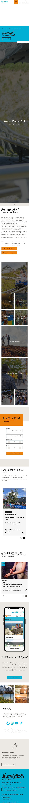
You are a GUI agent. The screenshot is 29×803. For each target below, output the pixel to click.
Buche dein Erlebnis (8, 252)
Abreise (8, 433)
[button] (24, 490)
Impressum (4, 787)
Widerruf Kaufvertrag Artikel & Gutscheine (12, 789)
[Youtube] (16, 723)
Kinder (13, 447)
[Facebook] (8, 723)
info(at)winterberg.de (6, 799)
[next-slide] (26, 596)
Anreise (8, 428)
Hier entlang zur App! (13, 677)
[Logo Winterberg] (5, 2)
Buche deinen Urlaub (8, 248)
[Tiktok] (21, 723)
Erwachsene (13, 441)
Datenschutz (11, 787)
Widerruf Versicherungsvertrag (9, 790)
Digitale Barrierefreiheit (20, 787)
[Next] (24, 538)
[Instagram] (12, 723)
